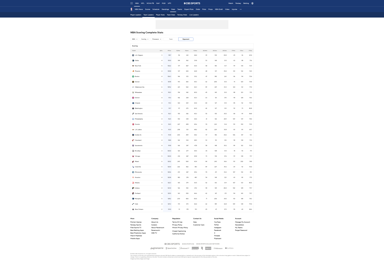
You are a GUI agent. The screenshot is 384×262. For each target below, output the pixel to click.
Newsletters (239, 225)
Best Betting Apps (137, 230)
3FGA (214, 50)
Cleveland (138, 140)
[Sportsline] (171, 248)
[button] (131, 3)
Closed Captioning (179, 231)
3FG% (224, 50)
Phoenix (137, 71)
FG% (195, 50)
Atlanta (137, 183)
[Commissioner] (197, 248)
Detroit (137, 98)
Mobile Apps (135, 239)
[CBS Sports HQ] (188, 244)
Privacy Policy (177, 225)
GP (161, 50)
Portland (137, 193)
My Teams (238, 228)
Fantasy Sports (135, 225)
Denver (137, 82)
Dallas (137, 60)
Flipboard (217, 239)
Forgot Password (241, 230)
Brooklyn (138, 151)
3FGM (204, 50)
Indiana (137, 188)
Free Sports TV (135, 228)
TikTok (216, 225)
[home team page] (133, 55)
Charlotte (138, 167)
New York (138, 66)
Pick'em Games (136, 222)
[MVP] (208, 248)
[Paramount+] (184, 248)
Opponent (185, 39)
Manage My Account (242, 222)
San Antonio (139, 114)
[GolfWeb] (229, 248)
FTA (241, 50)
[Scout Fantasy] (218, 248)
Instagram (217, 228)
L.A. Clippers (139, 55)
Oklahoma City (139, 87)
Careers (154, 225)
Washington (138, 108)
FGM (177, 50)
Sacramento (138, 145)
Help (195, 222)
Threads (217, 236)
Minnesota (138, 172)
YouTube (217, 222)
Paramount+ (155, 230)
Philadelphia (139, 119)
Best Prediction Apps (138, 233)
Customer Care (198, 225)
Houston (137, 177)
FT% (250, 50)
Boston (137, 76)
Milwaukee (138, 92)
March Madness (136, 236)
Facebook (217, 230)
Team (171, 39)
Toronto (137, 124)
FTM (233, 50)
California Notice (178, 234)
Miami (137, 161)
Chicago (137, 156)
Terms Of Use (177, 222)
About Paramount (157, 228)
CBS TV (154, 233)
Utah (136, 204)
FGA (186, 50)
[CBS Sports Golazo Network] (208, 244)
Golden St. (138, 135)
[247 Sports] (156, 248)
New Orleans (139, 209)
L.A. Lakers (138, 130)
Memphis (138, 199)
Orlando (137, 103)
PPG (169, 50)
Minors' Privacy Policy (180, 228)
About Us (154, 222)
